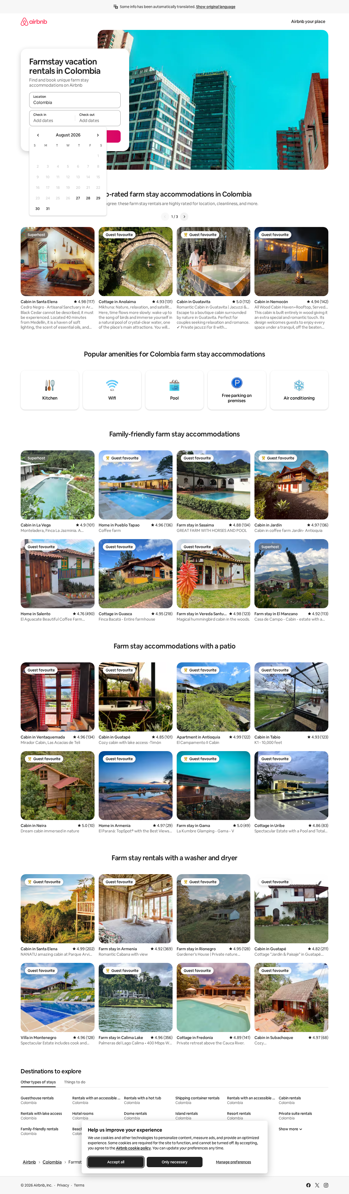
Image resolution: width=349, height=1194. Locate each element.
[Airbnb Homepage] (34, 21)
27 (78, 198)
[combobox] (75, 102)
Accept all (115, 1162)
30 (37, 208)
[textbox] (52, 120)
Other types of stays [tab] (38, 1082)
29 (98, 198)
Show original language (215, 6)
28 (88, 198)
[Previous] (165, 217)
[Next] (184, 217)
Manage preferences (233, 1162)
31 (48, 208)
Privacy (63, 1185)
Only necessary (175, 1162)
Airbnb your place (308, 21)
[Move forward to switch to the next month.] (97, 135)
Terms (79, 1185)
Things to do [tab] (75, 1082)
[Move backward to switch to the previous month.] (38, 135)
